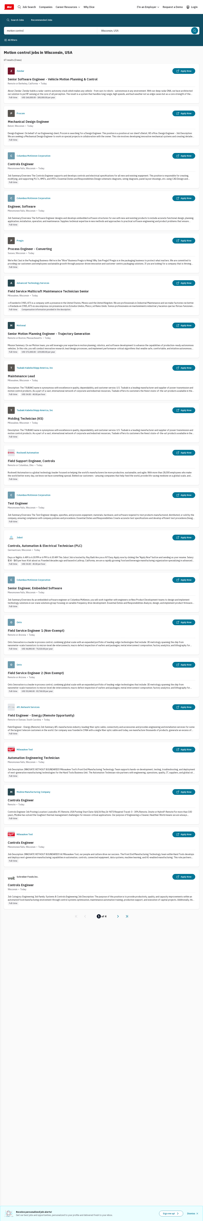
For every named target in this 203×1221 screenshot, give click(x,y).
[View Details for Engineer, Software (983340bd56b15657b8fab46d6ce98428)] (101, 210)
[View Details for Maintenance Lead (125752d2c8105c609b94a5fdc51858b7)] (101, 380)
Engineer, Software (22, 206)
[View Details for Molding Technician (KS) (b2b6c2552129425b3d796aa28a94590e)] (101, 423)
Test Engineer (18, 503)
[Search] (194, 30)
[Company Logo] (11, 71)
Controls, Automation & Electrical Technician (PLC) (45, 546)
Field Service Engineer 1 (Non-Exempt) (36, 630)
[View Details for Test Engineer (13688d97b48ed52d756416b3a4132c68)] (101, 507)
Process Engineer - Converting (30, 249)
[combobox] (47, 30)
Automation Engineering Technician (33, 758)
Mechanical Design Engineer (28, 121)
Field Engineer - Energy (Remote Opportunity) (41, 715)
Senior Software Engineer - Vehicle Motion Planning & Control (53, 79)
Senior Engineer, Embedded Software (35, 588)
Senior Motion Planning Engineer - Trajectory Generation (49, 333)
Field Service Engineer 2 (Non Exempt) (36, 673)
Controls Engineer (21, 164)
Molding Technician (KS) (25, 418)
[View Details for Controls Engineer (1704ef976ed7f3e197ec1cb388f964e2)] (101, 889)
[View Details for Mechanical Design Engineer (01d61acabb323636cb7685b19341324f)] (101, 126)
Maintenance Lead (21, 376)
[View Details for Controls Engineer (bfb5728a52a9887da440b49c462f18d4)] (101, 168)
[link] (76, 916)
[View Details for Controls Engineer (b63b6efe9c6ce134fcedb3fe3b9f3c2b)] (101, 847)
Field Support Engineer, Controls (31, 461)
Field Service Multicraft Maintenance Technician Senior (48, 291)
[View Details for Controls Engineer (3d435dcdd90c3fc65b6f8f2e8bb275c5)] (101, 804)
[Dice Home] (9, 7)
